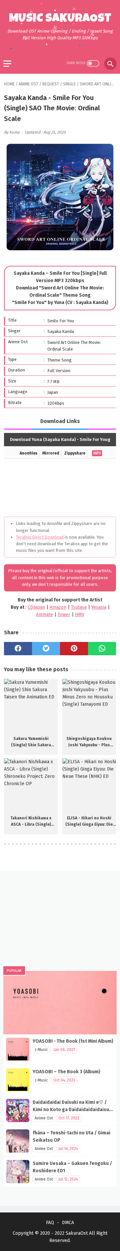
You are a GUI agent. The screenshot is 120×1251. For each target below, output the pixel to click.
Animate (44, 614)
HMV (79, 614)
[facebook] (18, 648)
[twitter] (46, 648)
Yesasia (98, 607)
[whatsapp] (102, 648)
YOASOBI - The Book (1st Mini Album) (73, 1041)
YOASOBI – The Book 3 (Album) (66, 1072)
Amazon (58, 607)
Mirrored (50, 453)
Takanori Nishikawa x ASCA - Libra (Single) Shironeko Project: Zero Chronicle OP (30, 822)
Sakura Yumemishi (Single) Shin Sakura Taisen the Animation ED (30, 742)
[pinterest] (74, 648)
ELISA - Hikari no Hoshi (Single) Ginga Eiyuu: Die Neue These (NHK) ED (89, 822)
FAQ (50, 1222)
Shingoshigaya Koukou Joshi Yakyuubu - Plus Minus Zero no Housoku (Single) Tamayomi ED (89, 742)
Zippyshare (74, 453)
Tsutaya (79, 607)
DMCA (68, 1222)
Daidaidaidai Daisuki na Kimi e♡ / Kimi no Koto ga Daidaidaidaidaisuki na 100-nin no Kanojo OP (73, 1109)
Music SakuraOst (60, 19)
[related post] (31, 705)
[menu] (7, 63)
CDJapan (36, 607)
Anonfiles (28, 453)
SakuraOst (77, 1233)
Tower (64, 614)
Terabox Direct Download (40, 537)
